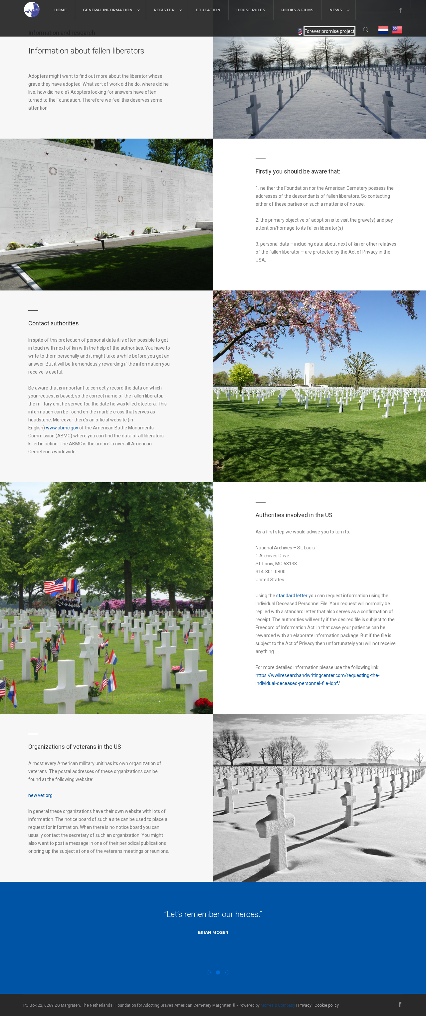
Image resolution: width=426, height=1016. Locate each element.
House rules (250, 10)
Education (208, 10)
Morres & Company (278, 1005)
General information (107, 10)
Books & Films (297, 10)
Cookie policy (327, 1005)
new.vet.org (40, 795)
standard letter (292, 595)
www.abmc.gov (62, 427)
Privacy (305, 1005)
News (335, 10)
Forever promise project (329, 31)
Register (164, 10)
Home (60, 10)
